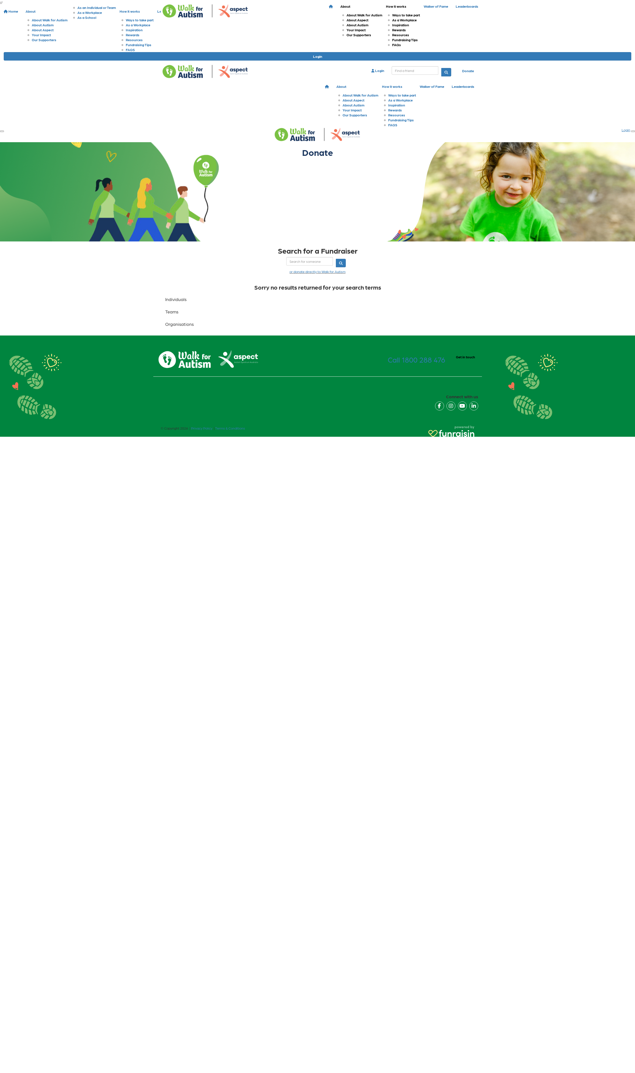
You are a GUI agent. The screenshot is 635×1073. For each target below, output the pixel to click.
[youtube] (462, 406)
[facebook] (439, 406)
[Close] (633, 131)
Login (317, 56)
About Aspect (357, 20)
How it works (396, 6)
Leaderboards (467, 6)
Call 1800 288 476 (416, 359)
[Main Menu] (2, 131)
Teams (171, 311)
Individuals (176, 299)
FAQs (396, 45)
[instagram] (450, 406)
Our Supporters (359, 35)
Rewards (399, 30)
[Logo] (205, 11)
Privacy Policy (201, 428)
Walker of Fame (436, 6)
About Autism (357, 25)
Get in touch (465, 357)
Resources (400, 35)
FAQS (130, 50)
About (345, 6)
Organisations (179, 324)
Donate (468, 71)
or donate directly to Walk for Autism (317, 271)
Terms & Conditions (230, 428)
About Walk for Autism (364, 15)
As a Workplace (404, 20)
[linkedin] (473, 406)
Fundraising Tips (405, 40)
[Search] (446, 72)
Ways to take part (406, 15)
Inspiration (400, 25)
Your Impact (356, 30)
